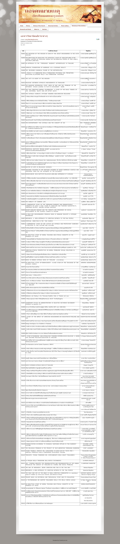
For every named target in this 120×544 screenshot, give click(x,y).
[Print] (98, 39)
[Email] (97, 39)
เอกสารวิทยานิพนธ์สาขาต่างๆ (34, 36)
